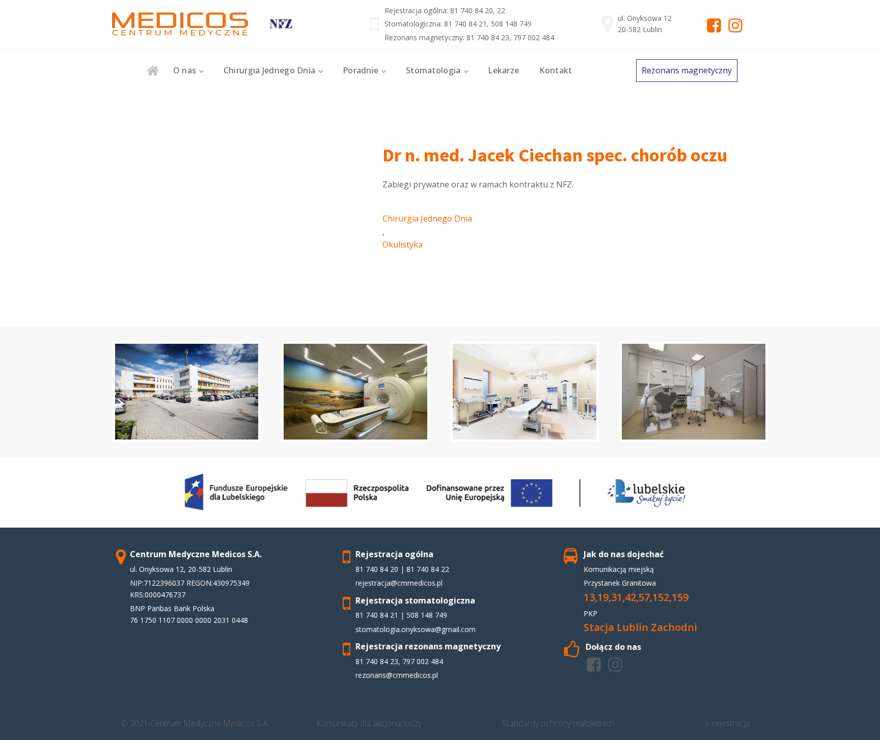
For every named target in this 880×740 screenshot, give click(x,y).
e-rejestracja (727, 723)
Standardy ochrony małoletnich (558, 723)
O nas (185, 70)
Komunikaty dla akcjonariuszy (369, 723)
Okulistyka (402, 244)
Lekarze (503, 70)
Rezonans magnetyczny (687, 70)
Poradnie (360, 70)
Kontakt (555, 70)
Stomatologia (433, 70)
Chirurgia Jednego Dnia (270, 70)
